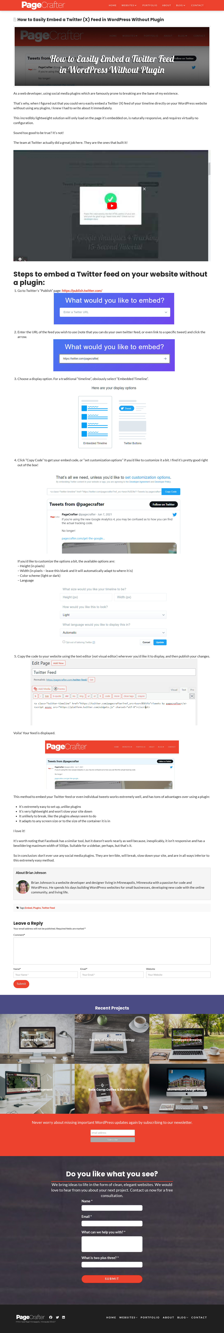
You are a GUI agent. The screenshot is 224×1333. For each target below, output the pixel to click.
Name (17, 968)
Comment (19, 934)
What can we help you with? (103, 1232)
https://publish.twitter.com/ (82, 290)
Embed (28, 907)
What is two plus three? (100, 1258)
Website (150, 968)
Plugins (37, 907)
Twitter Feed (48, 907)
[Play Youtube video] (112, 205)
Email (83, 968)
